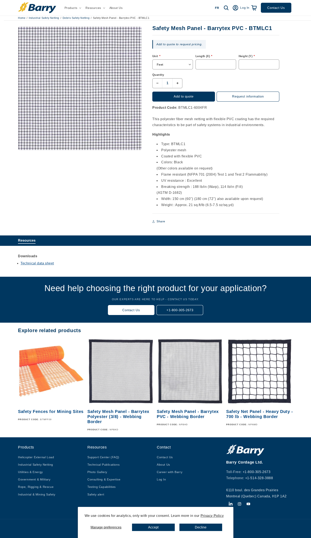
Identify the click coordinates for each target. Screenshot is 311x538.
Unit (156, 56)
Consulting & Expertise (103, 479)
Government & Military (34, 479)
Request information (248, 96)
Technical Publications (103, 464)
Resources (27, 240)
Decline (200, 527)
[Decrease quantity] (157, 83)
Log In (161, 479)
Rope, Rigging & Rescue (36, 486)
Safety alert (95, 494)
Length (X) (203, 56)
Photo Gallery (97, 472)
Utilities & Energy (30, 472)
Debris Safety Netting (76, 18)
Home (21, 18)
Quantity (158, 74)
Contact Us (276, 8)
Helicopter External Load (36, 457)
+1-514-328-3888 (259, 478)
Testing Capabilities (101, 486)
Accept (153, 527)
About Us (163, 464)
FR (217, 8)
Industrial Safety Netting (44, 18)
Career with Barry (169, 472)
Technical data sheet (37, 263)
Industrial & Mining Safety (36, 494)
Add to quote (184, 96)
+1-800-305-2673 (180, 310)
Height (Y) (247, 56)
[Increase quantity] (177, 83)
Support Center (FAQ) (103, 457)
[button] (72, 7)
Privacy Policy (212, 515)
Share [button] (161, 221)
